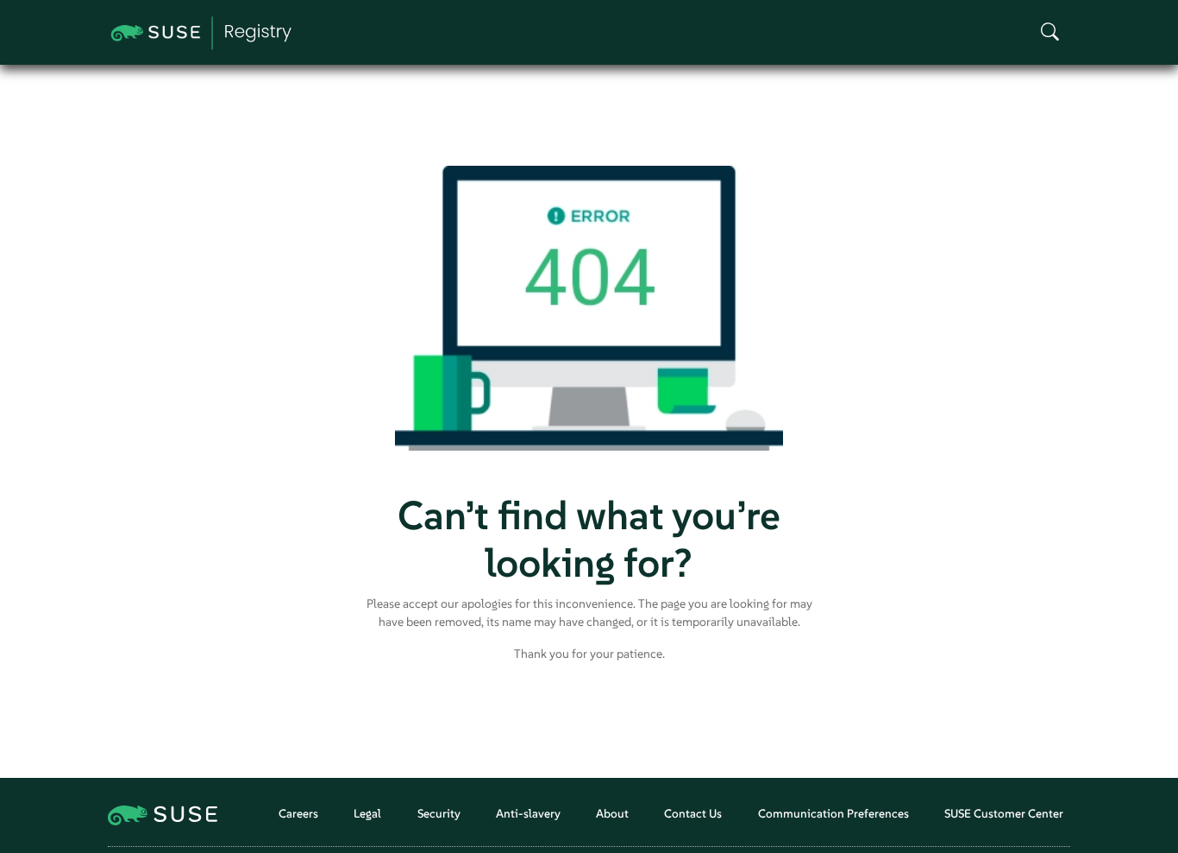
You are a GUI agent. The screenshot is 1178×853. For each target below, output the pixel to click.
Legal (367, 813)
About (612, 813)
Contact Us (693, 813)
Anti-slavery (528, 813)
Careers (298, 813)
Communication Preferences (833, 813)
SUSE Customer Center (1003, 813)
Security (439, 813)
